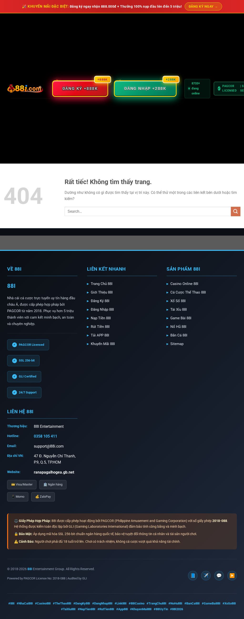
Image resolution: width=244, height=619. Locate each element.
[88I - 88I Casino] (25, 88)
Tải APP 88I (100, 335)
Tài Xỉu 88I (178, 309)
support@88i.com (49, 446)
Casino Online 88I (184, 284)
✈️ (205, 575)
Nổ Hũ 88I (178, 327)
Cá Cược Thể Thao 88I (188, 292)
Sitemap (176, 344)
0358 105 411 (45, 436)
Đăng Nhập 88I (102, 309)
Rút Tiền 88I (100, 327)
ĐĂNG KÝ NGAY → (203, 6)
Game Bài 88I (180, 318)
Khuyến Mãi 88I (103, 344)
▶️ (232, 575)
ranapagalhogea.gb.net (54, 472)
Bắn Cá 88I (178, 335)
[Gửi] (235, 211)
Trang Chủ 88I (101, 284)
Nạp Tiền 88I (101, 318)
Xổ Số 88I (178, 301)
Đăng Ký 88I (100, 301)
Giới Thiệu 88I (102, 292)
